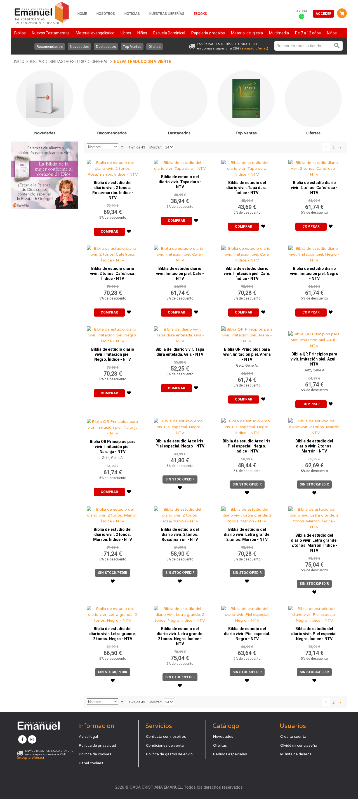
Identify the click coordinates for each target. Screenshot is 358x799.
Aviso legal (88, 736)
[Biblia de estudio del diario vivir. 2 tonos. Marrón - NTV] (314, 425)
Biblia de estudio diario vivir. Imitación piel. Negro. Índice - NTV (112, 354)
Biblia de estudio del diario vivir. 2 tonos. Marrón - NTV (314, 446)
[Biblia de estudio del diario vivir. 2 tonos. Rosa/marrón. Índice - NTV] (113, 167)
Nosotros (105, 14)
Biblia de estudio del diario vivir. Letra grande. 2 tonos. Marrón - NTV (247, 534)
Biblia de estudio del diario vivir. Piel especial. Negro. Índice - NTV (314, 633)
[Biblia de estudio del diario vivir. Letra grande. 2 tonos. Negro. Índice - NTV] (180, 613)
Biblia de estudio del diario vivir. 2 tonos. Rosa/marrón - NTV (180, 534)
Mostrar (155, 147)
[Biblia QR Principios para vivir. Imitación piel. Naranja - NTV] (113, 425)
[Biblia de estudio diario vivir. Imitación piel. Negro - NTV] (314, 253)
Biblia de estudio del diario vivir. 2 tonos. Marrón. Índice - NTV (112, 534)
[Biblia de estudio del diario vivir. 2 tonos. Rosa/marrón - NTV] (180, 514)
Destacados (106, 46)
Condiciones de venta (165, 745)
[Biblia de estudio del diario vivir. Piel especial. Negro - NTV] (247, 613)
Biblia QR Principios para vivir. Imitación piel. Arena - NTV (247, 354)
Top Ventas (132, 46)
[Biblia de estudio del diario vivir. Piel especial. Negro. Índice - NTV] (314, 613)
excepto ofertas (254, 48)
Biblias (37, 61)
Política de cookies (95, 754)
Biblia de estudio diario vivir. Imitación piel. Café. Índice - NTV (247, 273)
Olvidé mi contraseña (298, 745)
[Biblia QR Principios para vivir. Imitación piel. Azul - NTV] (314, 336)
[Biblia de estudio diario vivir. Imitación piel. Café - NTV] (180, 253)
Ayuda (301, 11)
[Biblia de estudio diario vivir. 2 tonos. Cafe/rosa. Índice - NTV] (113, 253)
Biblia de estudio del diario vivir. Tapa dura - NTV (180, 182)
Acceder (323, 14)
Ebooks (200, 14)
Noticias (132, 14)
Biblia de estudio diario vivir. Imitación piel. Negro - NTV (314, 273)
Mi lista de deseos (296, 754)
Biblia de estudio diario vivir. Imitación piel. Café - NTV (180, 273)
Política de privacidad (97, 745)
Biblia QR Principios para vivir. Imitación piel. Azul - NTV (314, 359)
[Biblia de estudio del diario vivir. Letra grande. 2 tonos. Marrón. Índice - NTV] (314, 517)
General (99, 61)
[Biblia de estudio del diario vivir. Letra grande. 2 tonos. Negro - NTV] (113, 613)
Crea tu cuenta (293, 736)
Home (82, 14)
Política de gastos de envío (169, 754)
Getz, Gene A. (247, 365)
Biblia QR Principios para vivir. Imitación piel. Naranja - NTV (113, 446)
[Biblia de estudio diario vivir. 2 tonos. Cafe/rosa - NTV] (314, 167)
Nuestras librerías (166, 14)
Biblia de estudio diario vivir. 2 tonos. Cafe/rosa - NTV (314, 187)
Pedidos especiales (230, 754)
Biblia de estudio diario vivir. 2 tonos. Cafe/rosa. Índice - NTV (112, 273)
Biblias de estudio (68, 61)
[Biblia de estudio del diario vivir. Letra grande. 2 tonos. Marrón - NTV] (247, 514)
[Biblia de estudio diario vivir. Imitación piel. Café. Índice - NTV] (247, 253)
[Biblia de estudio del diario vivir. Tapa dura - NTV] (180, 164)
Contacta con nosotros (166, 736)
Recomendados (50, 46)
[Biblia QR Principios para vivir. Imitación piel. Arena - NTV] (247, 334)
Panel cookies (91, 763)
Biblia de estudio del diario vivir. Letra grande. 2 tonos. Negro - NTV (112, 633)
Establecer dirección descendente (123, 147)
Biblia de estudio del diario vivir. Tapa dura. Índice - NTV (247, 187)
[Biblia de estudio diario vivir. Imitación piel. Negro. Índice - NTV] (113, 334)
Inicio (19, 61)
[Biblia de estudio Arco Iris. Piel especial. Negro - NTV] (180, 425)
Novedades (79, 46)
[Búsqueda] (337, 46)
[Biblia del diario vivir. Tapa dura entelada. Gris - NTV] (180, 334)
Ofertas (155, 46)
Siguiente (340, 147)
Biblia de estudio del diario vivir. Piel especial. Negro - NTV (247, 633)
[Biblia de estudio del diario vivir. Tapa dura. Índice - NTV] (247, 167)
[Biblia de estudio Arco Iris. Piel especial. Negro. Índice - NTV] (247, 425)
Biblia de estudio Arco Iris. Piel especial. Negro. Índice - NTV (247, 446)
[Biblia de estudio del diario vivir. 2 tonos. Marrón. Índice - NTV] (113, 514)
